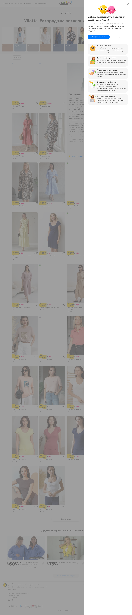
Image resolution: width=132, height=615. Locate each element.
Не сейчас (116, 37)
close (128, 3)
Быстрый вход (98, 37)
